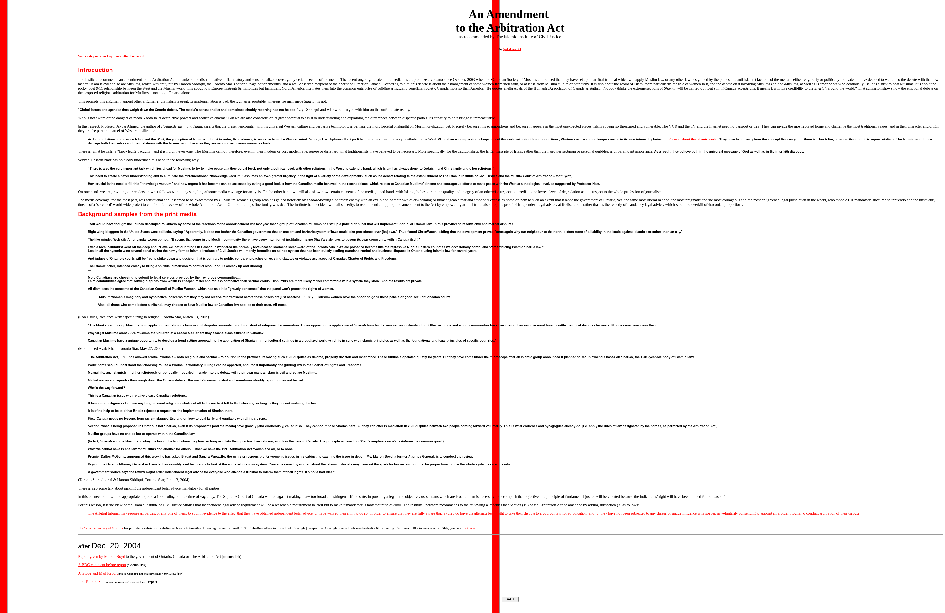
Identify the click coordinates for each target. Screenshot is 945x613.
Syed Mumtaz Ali (512, 49)
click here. (468, 528)
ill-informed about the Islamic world (690, 139)
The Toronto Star (92, 581)
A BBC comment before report (102, 565)
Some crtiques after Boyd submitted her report (111, 56)
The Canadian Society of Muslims (100, 528)
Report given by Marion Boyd (101, 556)
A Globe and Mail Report (98, 573)
